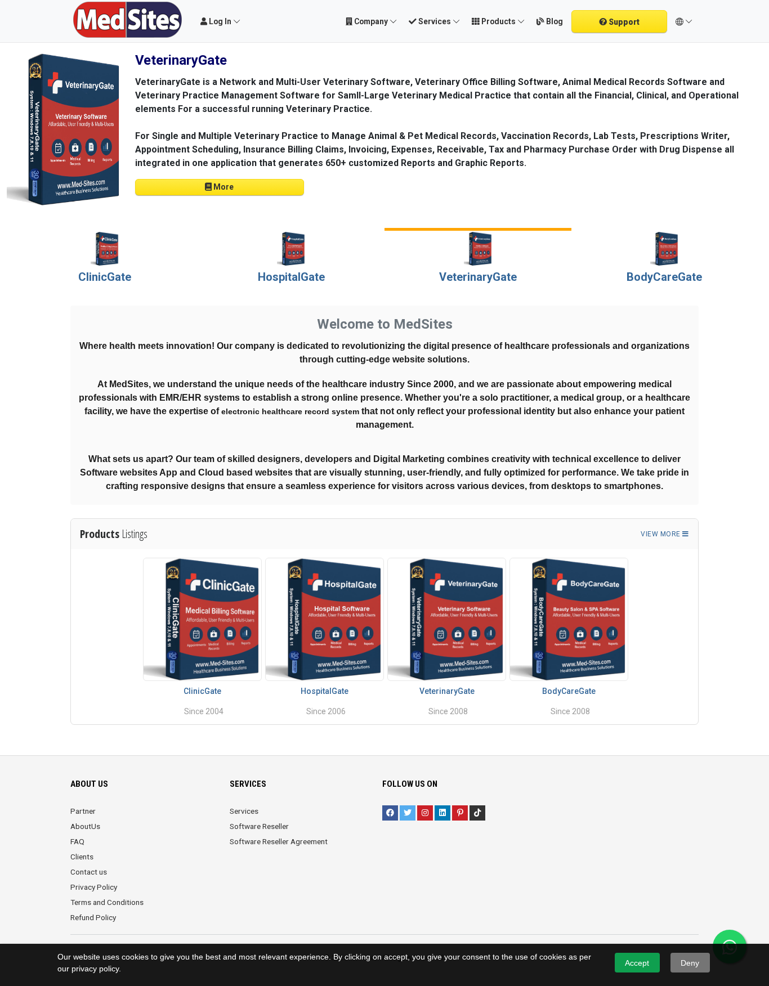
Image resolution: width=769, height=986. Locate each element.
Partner (83, 810)
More (223, 186)
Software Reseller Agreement (279, 841)
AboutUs (85, 826)
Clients (81, 856)
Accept (637, 962)
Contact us (88, 871)
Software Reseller (259, 826)
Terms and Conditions (107, 902)
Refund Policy (93, 917)
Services (244, 810)
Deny (690, 962)
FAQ (77, 841)
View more (661, 534)
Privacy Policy (93, 886)
